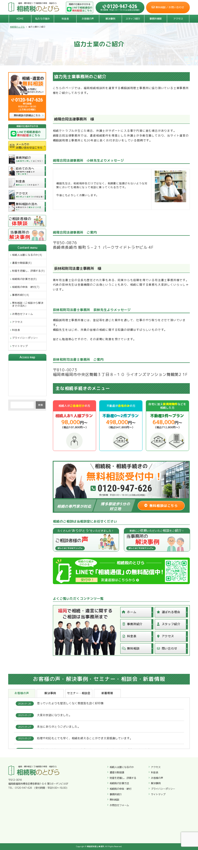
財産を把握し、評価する (123, 777)
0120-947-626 (29, 100)
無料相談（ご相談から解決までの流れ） (27, 304)
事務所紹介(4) (20, 295)
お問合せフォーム (22, 314)
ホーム (131, 612)
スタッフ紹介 (133, 18)
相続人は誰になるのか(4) (27, 254)
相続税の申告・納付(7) (26, 287)
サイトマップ (20, 346)
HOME (19, 18)
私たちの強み (42, 18)
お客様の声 (88, 18)
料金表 (65, 18)
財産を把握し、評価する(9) (28, 270)
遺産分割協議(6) (22, 262)
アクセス (178, 18)
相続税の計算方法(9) (24, 279)
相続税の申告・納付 (120, 788)
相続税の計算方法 (119, 783)
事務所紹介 (134, 624)
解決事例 (110, 18)
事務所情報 (155, 18)
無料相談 (133, 648)
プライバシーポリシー (25, 337)
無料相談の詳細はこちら (27, 115)
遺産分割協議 (117, 772)
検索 (40, 405)
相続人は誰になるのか (122, 767)
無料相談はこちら (163, 505)
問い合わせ (169, 648)
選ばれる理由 (171, 612)
